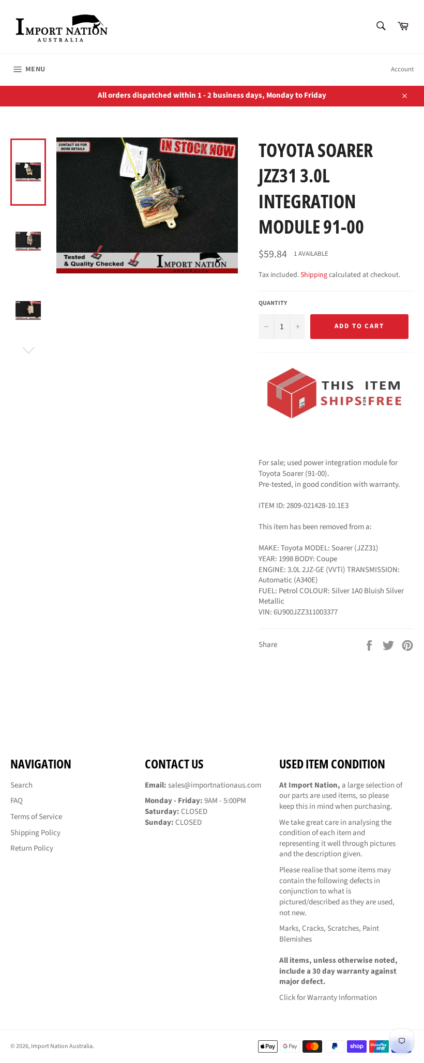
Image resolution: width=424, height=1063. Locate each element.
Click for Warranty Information (328, 997)
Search (21, 785)
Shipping (313, 275)
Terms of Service (36, 816)
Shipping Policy (35, 832)
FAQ (16, 800)
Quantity (273, 303)
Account (402, 69)
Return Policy (31, 848)
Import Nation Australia (62, 1046)
